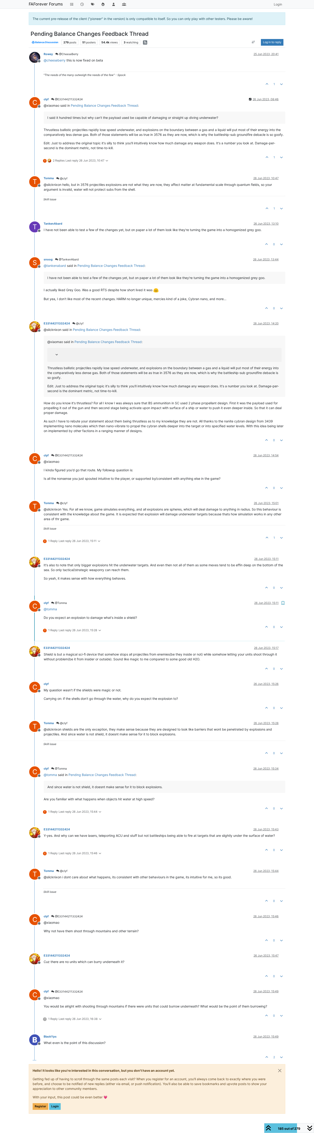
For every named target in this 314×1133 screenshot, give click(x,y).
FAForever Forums (46, 4)
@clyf (63, 178)
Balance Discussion (46, 42)
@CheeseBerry (68, 54)
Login (55, 1106)
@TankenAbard (68, 259)
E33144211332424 (57, 323)
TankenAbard (53, 223)
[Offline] (36, 57)
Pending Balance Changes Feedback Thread (104, 105)
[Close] (279, 1070)
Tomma (49, 178)
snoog (48, 259)
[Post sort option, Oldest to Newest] (253, 42)
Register (40, 1106)
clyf (46, 99)
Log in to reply (272, 42)
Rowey (48, 54)
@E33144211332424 (68, 99)
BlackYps (50, 1036)
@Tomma (60, 603)
